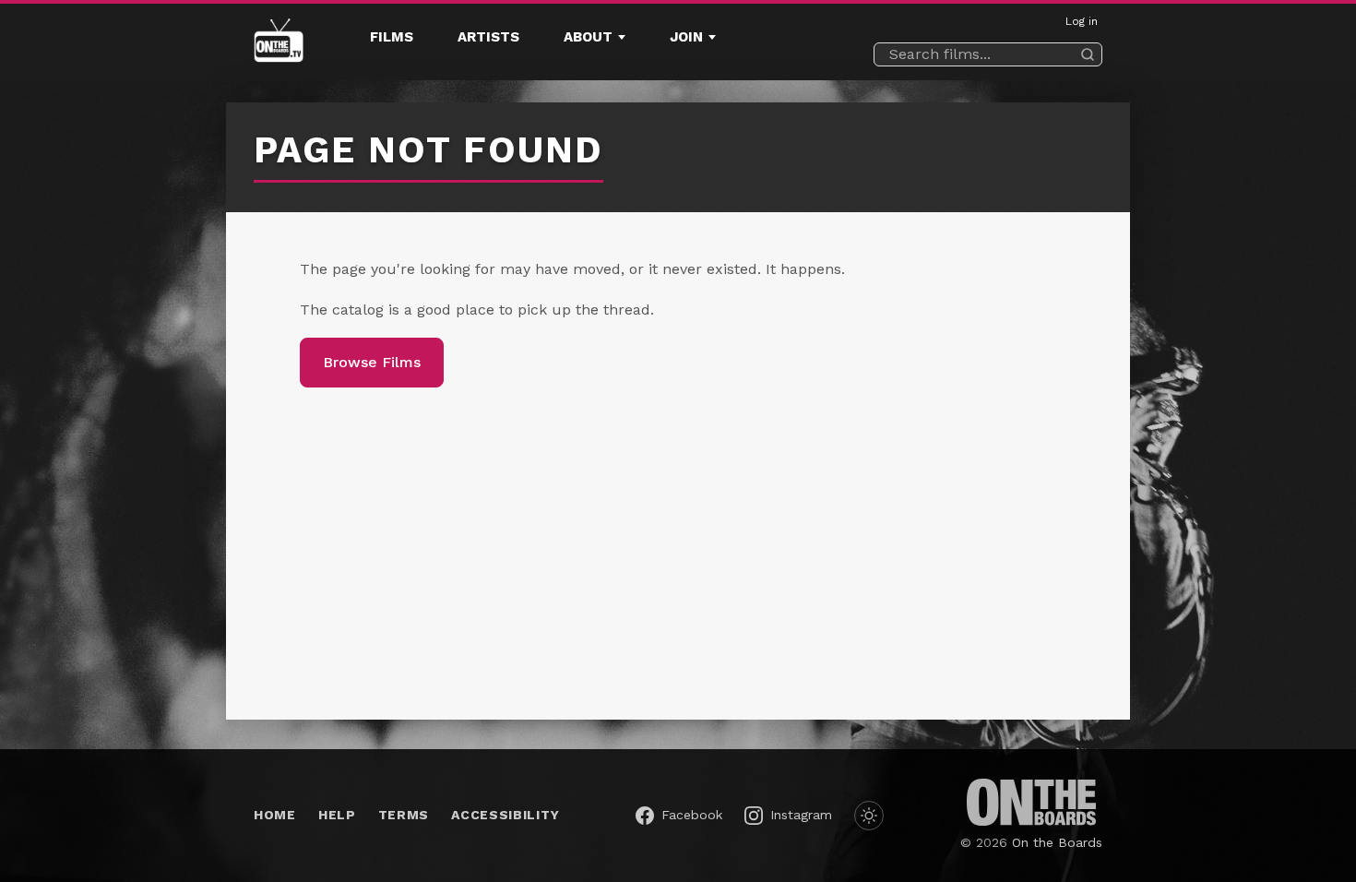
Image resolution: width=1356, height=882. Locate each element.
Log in (1081, 21)
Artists (488, 37)
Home (275, 814)
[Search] (1087, 54)
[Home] (278, 42)
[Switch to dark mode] (869, 815)
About (588, 37)
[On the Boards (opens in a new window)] (1031, 802)
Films (391, 37)
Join (686, 37)
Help (337, 814)
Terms (404, 814)
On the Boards (1057, 842)
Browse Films (372, 362)
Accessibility (505, 814)
